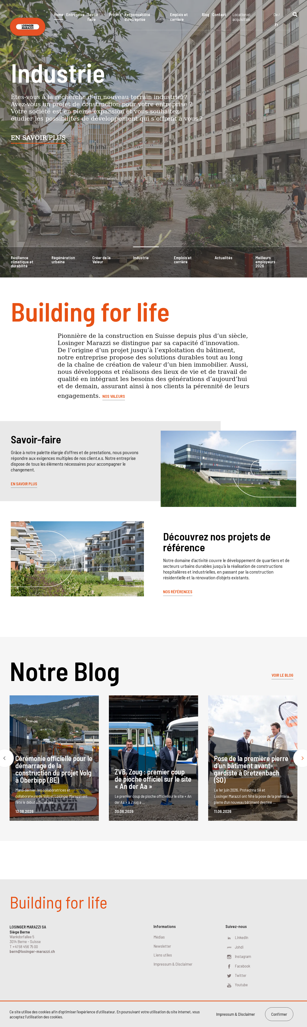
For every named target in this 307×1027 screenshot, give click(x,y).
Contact (219, 14)
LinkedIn (241, 937)
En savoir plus (38, 138)
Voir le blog (282, 675)
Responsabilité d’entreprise (137, 17)
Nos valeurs (113, 396)
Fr (276, 24)
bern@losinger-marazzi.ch (32, 951)
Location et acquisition (241, 17)
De (275, 14)
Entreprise (75, 14)
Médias (159, 936)
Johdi (239, 947)
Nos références (177, 591)
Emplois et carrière (179, 17)
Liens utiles (163, 954)
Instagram (243, 956)
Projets (115, 14)
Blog (205, 14)
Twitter (240, 975)
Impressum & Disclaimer (173, 964)
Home (58, 14)
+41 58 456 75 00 (25, 946)
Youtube (241, 984)
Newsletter (162, 946)
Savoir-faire (93, 17)
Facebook (242, 965)
